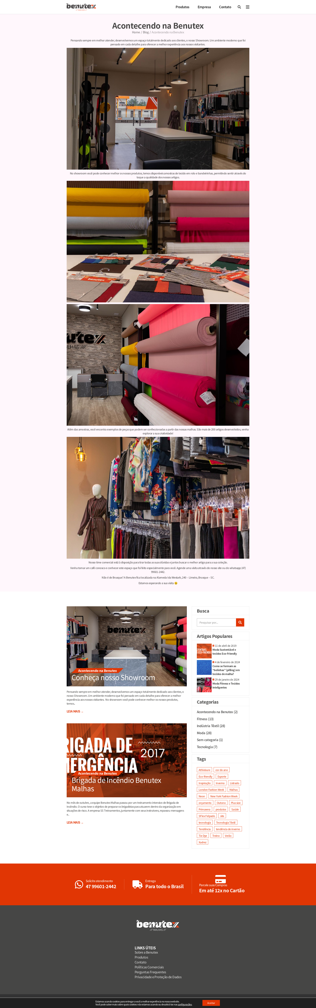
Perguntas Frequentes (150, 972)
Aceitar (211, 1003)
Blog (146, 32)
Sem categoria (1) (210, 739)
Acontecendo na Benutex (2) (217, 711)
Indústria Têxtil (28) (211, 725)
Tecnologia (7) (207, 746)
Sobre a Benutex (146, 952)
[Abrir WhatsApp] (308, 1000)
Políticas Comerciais (149, 967)
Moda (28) (204, 732)
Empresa (204, 6)
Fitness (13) (205, 718)
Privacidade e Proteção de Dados (158, 976)
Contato (225, 6)
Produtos (182, 6)
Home (136, 32)
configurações (185, 1004)
